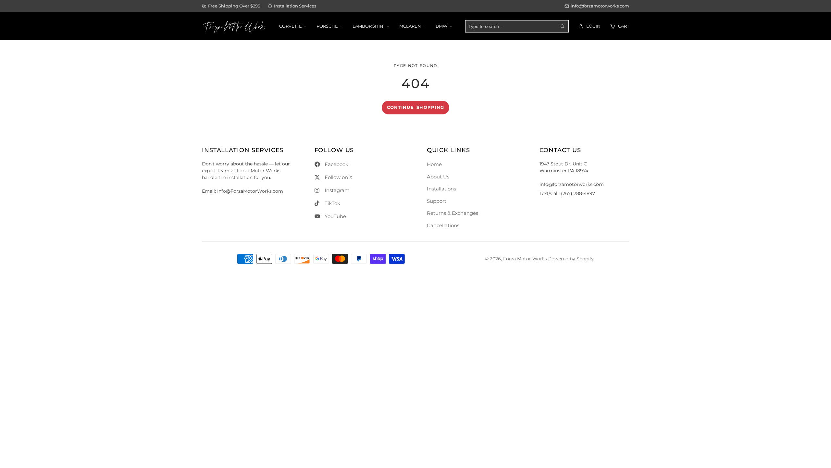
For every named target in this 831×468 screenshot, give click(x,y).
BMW (441, 26)
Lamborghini (369, 26)
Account (589, 26)
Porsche (327, 26)
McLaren (410, 26)
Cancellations (443, 225)
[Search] (562, 26)
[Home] (234, 26)
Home (434, 164)
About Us (438, 177)
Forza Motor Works (525, 259)
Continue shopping (415, 107)
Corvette (290, 26)
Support (436, 201)
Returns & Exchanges (452, 213)
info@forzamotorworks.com (600, 6)
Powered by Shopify (571, 259)
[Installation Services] (292, 6)
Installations (441, 189)
